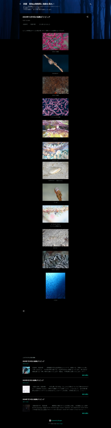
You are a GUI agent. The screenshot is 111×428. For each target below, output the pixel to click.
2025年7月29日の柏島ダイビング (33, 361)
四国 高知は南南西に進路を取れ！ (39, 4)
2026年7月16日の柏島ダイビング (33, 399)
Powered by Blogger (56, 420)
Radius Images (60, 423)
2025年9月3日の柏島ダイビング (33, 380)
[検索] (91, 4)
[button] (87, 17)
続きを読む (85, 375)
